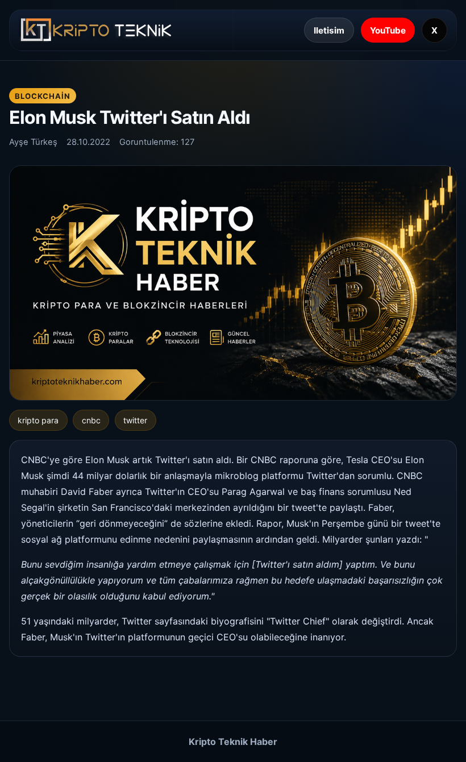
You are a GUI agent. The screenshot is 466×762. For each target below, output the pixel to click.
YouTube (388, 30)
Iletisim (329, 30)
